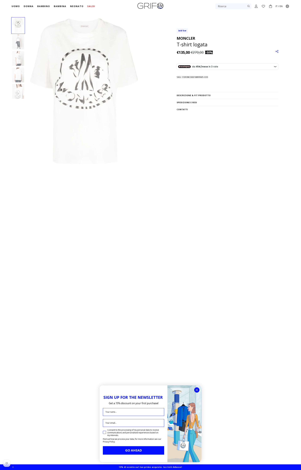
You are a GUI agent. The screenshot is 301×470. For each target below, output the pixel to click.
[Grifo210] (150, 9)
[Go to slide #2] (18, 42)
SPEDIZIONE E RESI (187, 102)
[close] (13, 467)
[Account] (256, 6)
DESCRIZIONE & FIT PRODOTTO (194, 95)
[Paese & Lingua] (287, 6)
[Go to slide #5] (18, 91)
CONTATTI (182, 109)
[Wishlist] (263, 6)
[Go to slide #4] (18, 75)
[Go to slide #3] (18, 58)
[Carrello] (270, 6)
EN (281, 6)
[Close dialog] (197, 390)
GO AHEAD (133, 450)
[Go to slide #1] (18, 25)
